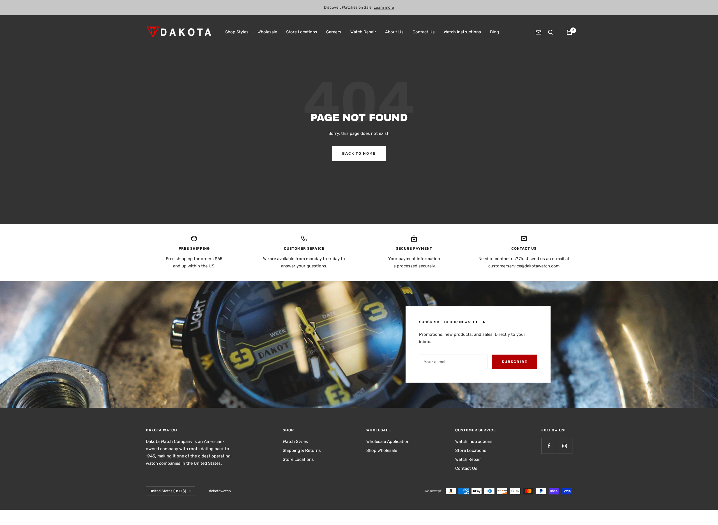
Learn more (384, 7)
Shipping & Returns (302, 450)
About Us (394, 31)
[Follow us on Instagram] (564, 446)
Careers (333, 31)
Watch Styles (295, 441)
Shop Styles (236, 31)
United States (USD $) (167, 491)
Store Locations (301, 31)
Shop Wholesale (381, 450)
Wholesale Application (387, 441)
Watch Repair (363, 31)
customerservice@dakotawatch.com (524, 266)
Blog (494, 31)
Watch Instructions (462, 31)
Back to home (359, 153)
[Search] (550, 32)
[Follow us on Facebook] (549, 446)
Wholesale (267, 31)
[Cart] (569, 32)
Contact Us (424, 31)
